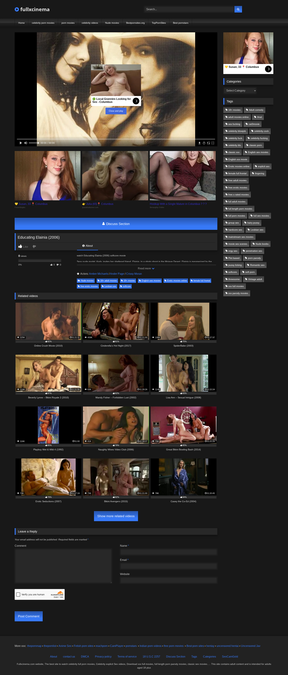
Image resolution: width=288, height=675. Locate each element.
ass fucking (234, 124)
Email (124, 559)
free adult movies (237, 180)
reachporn (102, 645)
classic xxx (234, 152)
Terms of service (127, 656)
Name (124, 545)
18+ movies (129, 280)
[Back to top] (277, 665)
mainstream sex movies (240, 237)
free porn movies (174, 645)
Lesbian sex (110, 286)
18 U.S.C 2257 (151, 656)
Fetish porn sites (84, 645)
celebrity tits (234, 145)
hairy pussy (253, 222)
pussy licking (235, 265)
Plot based (234, 258)
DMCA (85, 656)
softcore (127, 286)
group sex (233, 222)
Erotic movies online (177, 280)
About (89, 245)
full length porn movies (240, 208)
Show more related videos (116, 516)
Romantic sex (257, 265)
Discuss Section (117, 224)
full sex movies (261, 215)
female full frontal (202, 280)
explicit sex (264, 166)
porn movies (68, 23)
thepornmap (34, 645)
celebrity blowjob (237, 131)
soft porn (250, 272)
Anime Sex (65, 645)
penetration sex (254, 251)
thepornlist (50, 645)
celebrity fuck (235, 138)
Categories (209, 656)
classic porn (255, 145)
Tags (194, 656)
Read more (145, 268)
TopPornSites (159, 23)
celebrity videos (90, 23)
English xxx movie (237, 159)
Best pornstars (180, 23)
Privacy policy (103, 656)
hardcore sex (235, 229)
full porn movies (236, 215)
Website (125, 574)
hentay (210, 645)
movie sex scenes (237, 243)
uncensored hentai (228, 645)
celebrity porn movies (43, 23)
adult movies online (238, 117)
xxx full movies (236, 286)
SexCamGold (230, 656)
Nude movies (112, 23)
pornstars (131, 645)
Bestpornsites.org (135, 23)
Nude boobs (262, 243)
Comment (20, 545)
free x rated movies (238, 194)
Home (21, 23)
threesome (234, 279)
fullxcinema (34, 9)
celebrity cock (261, 131)
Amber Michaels (98, 273)
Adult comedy (256, 109)
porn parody (254, 258)
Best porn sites (195, 645)
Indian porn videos (151, 645)
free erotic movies (89, 286)
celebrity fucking (259, 138)
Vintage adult (255, 279)
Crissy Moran (134, 273)
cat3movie (254, 124)
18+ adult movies (108, 280)
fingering (259, 173)
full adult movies (236, 201)
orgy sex (232, 251)
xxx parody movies (238, 293)
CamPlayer (116, 645)
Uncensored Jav (250, 645)
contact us (69, 656)
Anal (259, 117)
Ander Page (117, 273)
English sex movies (151, 280)
